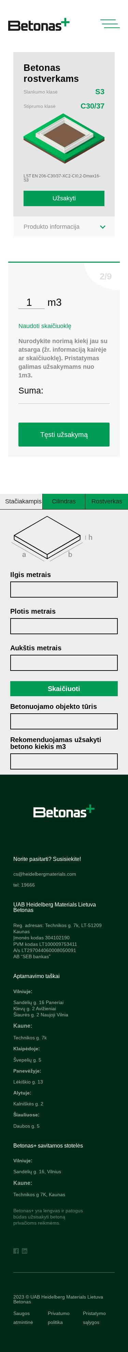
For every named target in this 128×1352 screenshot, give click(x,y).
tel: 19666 (24, 885)
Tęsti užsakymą (64, 434)
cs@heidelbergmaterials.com (44, 874)
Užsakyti (64, 198)
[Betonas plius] (64, 810)
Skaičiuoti (64, 688)
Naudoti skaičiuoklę (44, 326)
